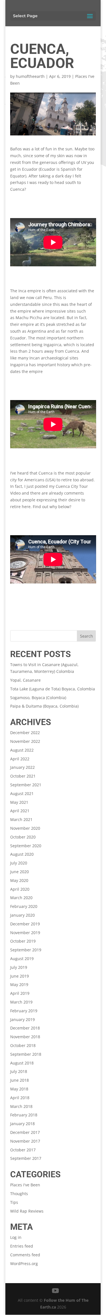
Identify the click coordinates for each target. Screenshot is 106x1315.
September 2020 (25, 845)
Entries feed (21, 1246)
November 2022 (25, 741)
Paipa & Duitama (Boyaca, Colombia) (44, 706)
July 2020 (18, 863)
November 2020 (25, 828)
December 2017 (25, 1132)
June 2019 (19, 976)
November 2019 (25, 932)
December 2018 (25, 1028)
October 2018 (23, 1045)
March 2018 (21, 1106)
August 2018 (22, 1063)
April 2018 (19, 1097)
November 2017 (25, 1141)
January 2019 (22, 1019)
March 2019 (21, 1002)
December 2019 (25, 924)
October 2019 (23, 941)
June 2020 (19, 871)
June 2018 (19, 1080)
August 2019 (22, 958)
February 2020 (23, 906)
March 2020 (21, 897)
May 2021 (19, 802)
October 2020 (23, 837)
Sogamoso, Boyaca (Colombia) (38, 697)
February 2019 (23, 1010)
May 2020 (19, 880)
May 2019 (19, 984)
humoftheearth (30, 76)
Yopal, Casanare (25, 680)
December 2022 (25, 732)
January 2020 (22, 915)
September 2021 (25, 784)
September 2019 (25, 949)
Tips (14, 1202)
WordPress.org (24, 1263)
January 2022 (22, 767)
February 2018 (23, 1115)
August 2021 (22, 793)
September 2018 (25, 1054)
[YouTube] (55, 1290)
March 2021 (21, 819)
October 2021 (23, 776)
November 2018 (25, 1036)
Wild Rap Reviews (27, 1211)
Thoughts (19, 1193)
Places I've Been (25, 1184)
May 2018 (19, 1089)
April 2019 (19, 993)
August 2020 (22, 854)
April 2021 (19, 810)
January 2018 (22, 1123)
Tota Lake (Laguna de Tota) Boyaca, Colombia (52, 688)
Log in (15, 1237)
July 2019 (18, 967)
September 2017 (25, 1158)
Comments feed (25, 1254)
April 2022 (19, 758)
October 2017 (23, 1149)
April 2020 (19, 889)
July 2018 (18, 1071)
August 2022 (22, 750)
